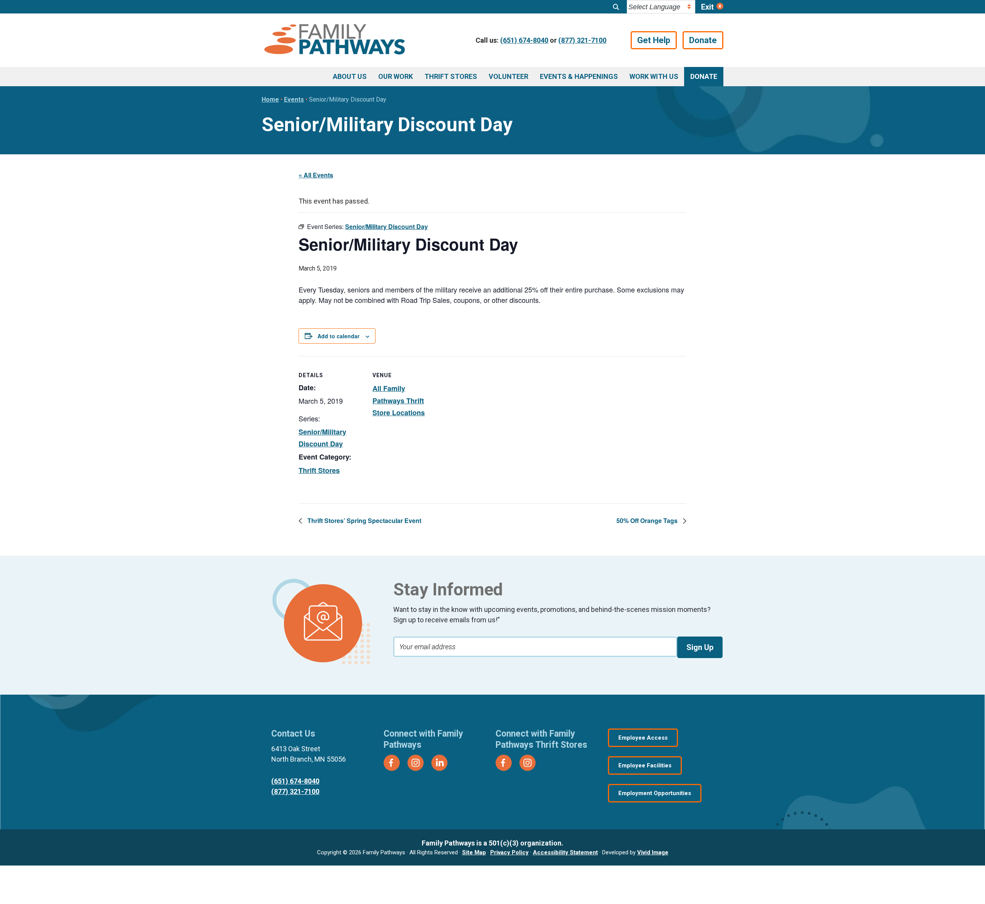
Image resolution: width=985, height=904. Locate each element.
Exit (707, 7)
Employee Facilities (644, 765)
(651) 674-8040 (524, 40)
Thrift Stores (319, 470)
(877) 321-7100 (582, 40)
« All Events (316, 174)
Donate (703, 40)
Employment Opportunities (654, 793)
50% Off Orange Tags (647, 520)
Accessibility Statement (565, 852)
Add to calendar (338, 336)
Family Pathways (334, 40)
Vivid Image (652, 852)
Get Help (653, 40)
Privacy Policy (509, 852)
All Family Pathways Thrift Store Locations (398, 400)
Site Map (474, 852)
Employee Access (643, 737)
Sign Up (699, 647)
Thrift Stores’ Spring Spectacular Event (363, 520)
